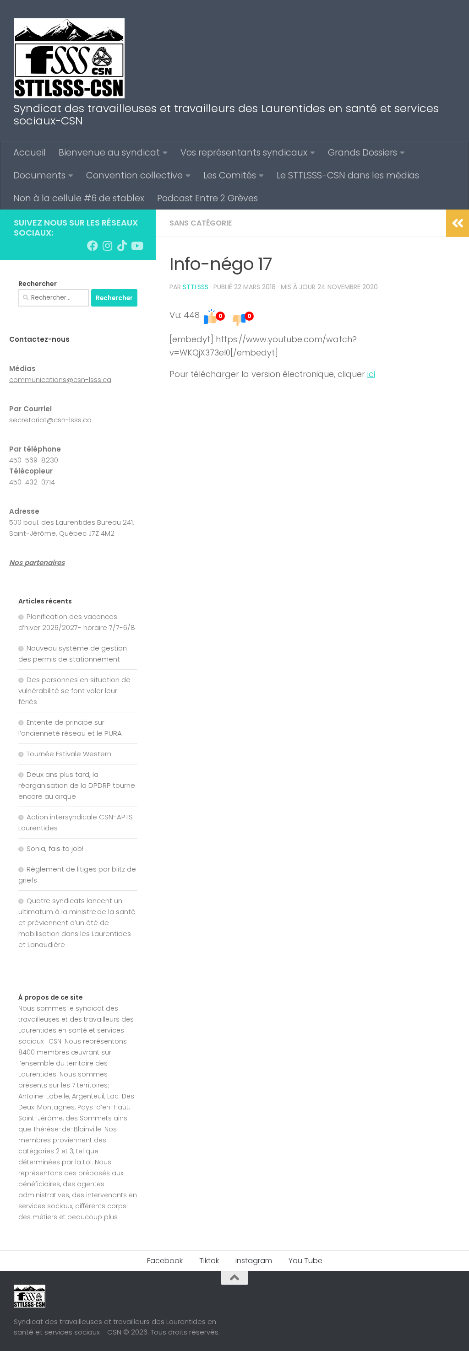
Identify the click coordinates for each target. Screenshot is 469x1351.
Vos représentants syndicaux (243, 152)
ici (371, 374)
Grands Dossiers (362, 152)
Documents (39, 175)
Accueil (29, 152)
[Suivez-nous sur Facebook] (92, 245)
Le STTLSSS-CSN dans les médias (348, 175)
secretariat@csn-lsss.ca (50, 420)
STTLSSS (195, 286)
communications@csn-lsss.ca (60, 379)
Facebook (165, 1260)
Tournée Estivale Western (69, 754)
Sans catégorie (200, 223)
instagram (253, 1260)
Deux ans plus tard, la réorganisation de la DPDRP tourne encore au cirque (76, 785)
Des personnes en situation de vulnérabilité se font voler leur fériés (74, 690)
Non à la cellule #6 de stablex (78, 198)
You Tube (305, 1260)
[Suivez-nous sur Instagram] (107, 245)
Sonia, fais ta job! (55, 848)
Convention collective (134, 175)
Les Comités (229, 175)
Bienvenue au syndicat (109, 152)
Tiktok (209, 1260)
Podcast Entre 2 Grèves (207, 198)
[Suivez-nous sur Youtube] (136, 245)
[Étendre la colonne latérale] (457, 223)
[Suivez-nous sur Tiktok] (121, 245)
